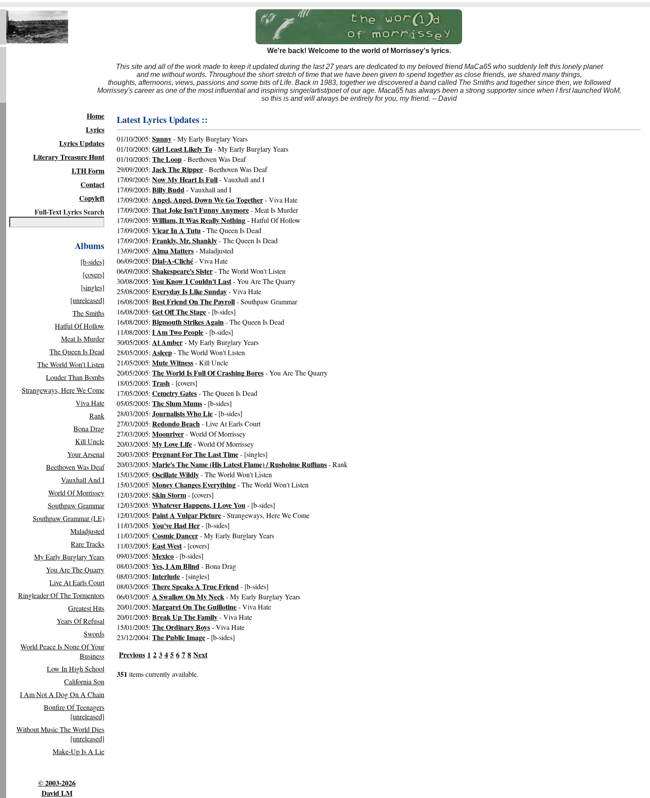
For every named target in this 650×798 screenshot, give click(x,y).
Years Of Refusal (80, 620)
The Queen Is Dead (77, 351)
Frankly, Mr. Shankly (184, 240)
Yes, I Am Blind (175, 566)
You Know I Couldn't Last (191, 281)
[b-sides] (92, 261)
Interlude (166, 576)
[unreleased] (87, 300)
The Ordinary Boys (181, 627)
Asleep (162, 352)
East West (167, 546)
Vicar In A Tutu (176, 230)
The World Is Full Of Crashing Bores (208, 373)
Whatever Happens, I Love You (198, 505)
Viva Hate (90, 402)
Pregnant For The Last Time (195, 454)
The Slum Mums (177, 403)
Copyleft (91, 198)
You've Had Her (176, 525)
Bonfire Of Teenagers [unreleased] (74, 711)
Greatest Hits (86, 608)
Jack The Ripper (177, 169)
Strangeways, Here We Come (63, 390)
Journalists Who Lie (182, 413)
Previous (132, 654)
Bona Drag (88, 428)
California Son (84, 681)
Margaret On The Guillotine (194, 607)
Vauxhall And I (82, 479)
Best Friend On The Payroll (193, 301)
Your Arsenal (85, 454)
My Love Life (172, 444)
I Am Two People (177, 332)
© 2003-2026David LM (57, 788)
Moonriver (168, 434)
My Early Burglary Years (69, 556)
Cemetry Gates (174, 393)
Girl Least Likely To (182, 149)
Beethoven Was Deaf (75, 467)
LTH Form (88, 170)
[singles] (92, 287)
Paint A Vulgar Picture (186, 515)
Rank (96, 415)
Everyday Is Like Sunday (189, 291)
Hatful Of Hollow (79, 325)
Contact (92, 184)
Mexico (163, 556)
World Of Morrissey (76, 492)
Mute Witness (172, 362)
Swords (94, 633)
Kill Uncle (89, 441)
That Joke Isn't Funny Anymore (200, 210)
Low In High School (75, 668)
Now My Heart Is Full (185, 179)
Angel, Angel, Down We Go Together (207, 200)
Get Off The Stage (179, 312)
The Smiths (88, 313)
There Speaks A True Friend (195, 586)
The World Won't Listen (70, 364)
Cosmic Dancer (175, 535)
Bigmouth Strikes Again (188, 322)
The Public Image (178, 637)
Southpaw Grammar (76, 505)
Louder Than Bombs (75, 377)
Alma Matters (173, 251)
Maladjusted (87, 531)
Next (200, 654)
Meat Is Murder (82, 338)
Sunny (162, 139)
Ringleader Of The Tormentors (61, 595)
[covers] (93, 274)
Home (95, 116)
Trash (161, 383)
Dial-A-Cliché (172, 261)
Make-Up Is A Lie (78, 751)
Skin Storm (169, 495)
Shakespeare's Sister (182, 271)
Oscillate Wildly (175, 474)
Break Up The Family (185, 617)
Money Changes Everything (194, 485)
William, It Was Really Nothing (198, 220)
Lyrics (95, 129)
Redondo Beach (176, 423)
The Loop (167, 159)
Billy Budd (168, 189)
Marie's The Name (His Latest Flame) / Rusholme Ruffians (239, 464)
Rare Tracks (87, 544)
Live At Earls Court (77, 582)
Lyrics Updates (81, 143)
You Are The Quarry (75, 569)
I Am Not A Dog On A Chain (62, 694)
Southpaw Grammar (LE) (68, 518)
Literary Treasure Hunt (68, 157)
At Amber (167, 342)
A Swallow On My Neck (188, 596)
